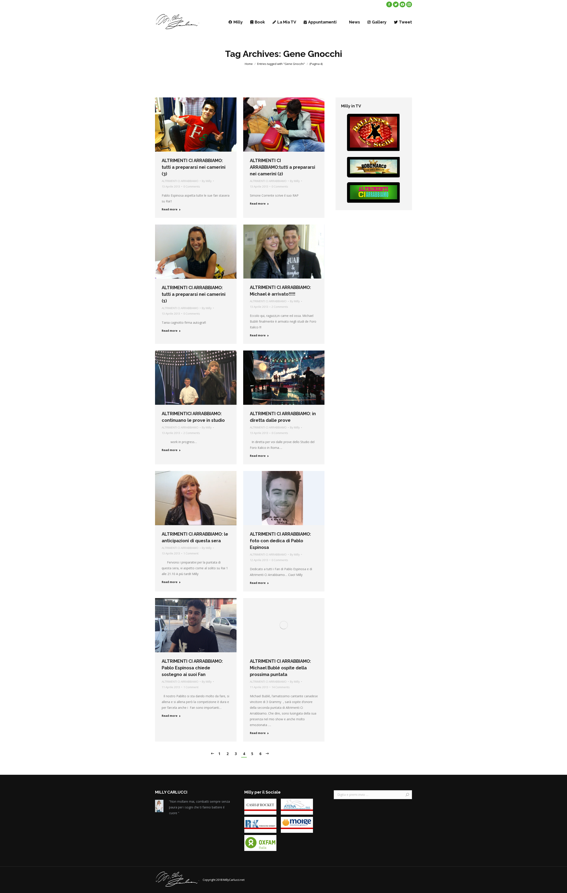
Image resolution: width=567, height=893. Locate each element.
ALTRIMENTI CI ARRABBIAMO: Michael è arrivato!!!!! (280, 291)
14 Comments (281, 687)
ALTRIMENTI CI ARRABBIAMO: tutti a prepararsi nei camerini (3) (193, 167)
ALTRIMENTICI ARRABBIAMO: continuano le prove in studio (193, 417)
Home (249, 64)
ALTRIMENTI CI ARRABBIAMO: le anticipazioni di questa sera (195, 537)
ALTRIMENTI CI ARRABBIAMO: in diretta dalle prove (283, 417)
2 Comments (280, 307)
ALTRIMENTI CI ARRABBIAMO (180, 181)
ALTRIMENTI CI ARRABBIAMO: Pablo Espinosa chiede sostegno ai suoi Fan (192, 668)
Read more (169, 209)
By (207, 181)
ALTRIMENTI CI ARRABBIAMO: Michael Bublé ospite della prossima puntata (280, 668)
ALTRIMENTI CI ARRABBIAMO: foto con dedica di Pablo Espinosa (280, 540)
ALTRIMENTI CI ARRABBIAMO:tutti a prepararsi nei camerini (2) (282, 167)
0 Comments (191, 186)
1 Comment (190, 553)
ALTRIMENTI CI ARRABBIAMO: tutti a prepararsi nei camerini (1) (193, 294)
